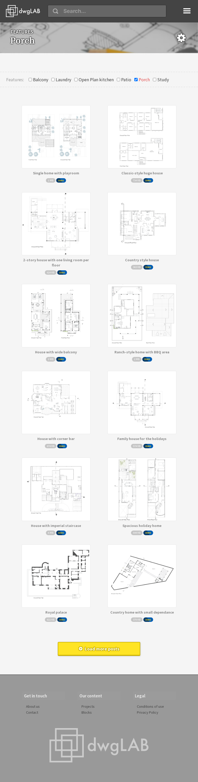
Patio (126, 79)
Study (163, 79)
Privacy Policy (147, 712)
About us (33, 706)
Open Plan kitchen (96, 79)
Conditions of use (150, 706)
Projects (88, 706)
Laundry (63, 79)
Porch (144, 79)
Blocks (86, 712)
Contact (32, 712)
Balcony (40, 79)
